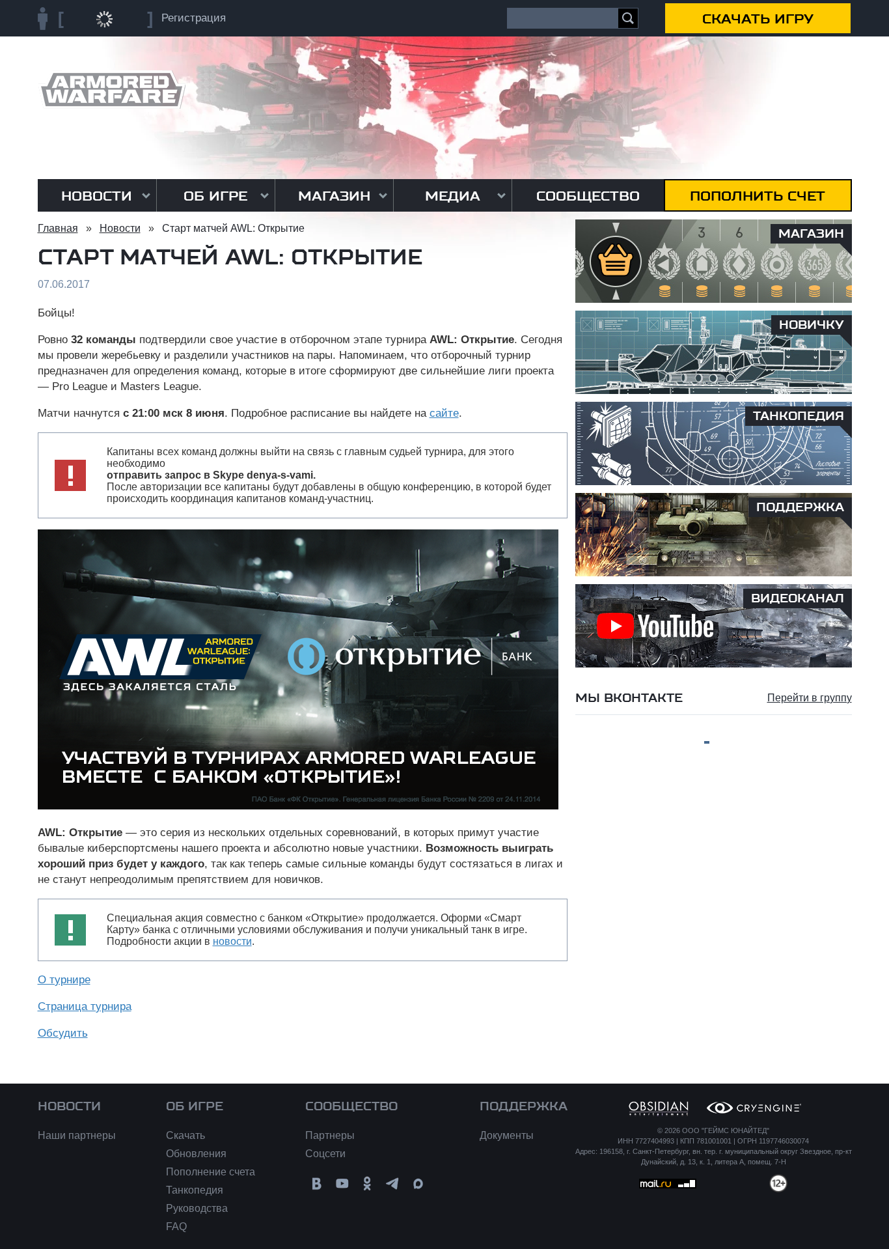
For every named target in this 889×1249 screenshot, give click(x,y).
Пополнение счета (210, 1171)
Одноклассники (367, 1183)
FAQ (176, 1226)
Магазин (334, 196)
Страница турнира (84, 1006)
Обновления (196, 1153)
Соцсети (325, 1153)
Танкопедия (194, 1190)
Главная (58, 228)
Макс (418, 1183)
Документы (507, 1135)
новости (232, 941)
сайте (444, 413)
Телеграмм (392, 1183)
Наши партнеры (77, 1135)
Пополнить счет (757, 196)
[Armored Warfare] (111, 89)
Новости (96, 196)
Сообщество (588, 196)
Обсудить (63, 1033)
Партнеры (330, 1135)
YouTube (342, 1183)
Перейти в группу (809, 697)
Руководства (197, 1208)
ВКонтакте (316, 1183)
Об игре (215, 196)
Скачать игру (758, 19)
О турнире (64, 980)
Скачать (185, 1135)
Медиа (452, 196)
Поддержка (524, 1106)
